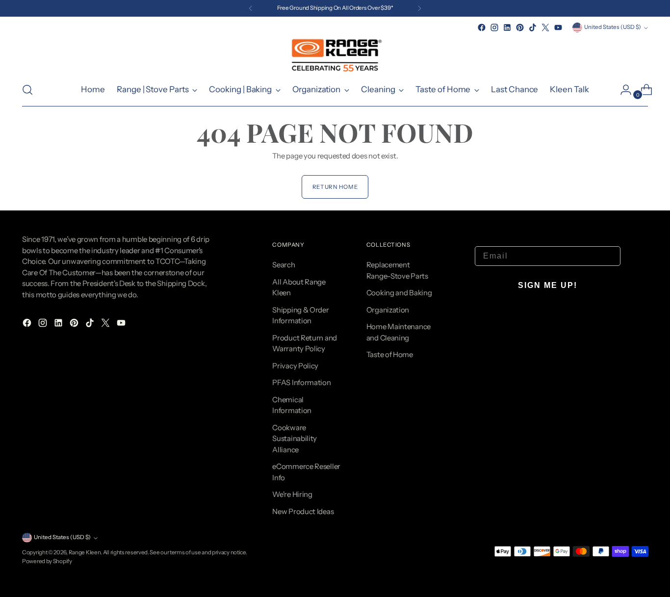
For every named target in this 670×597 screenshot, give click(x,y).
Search (283, 264)
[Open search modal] (27, 90)
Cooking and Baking (399, 292)
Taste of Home (389, 354)
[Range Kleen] (335, 53)
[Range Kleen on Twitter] (545, 27)
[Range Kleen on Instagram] (494, 27)
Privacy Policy (295, 365)
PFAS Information (301, 382)
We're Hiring (292, 494)
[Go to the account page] (622, 90)
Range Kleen (85, 552)
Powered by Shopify (47, 561)
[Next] (419, 8)
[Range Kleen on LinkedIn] (507, 27)
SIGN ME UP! (547, 285)
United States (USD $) (612, 27)
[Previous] (250, 8)
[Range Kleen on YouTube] (558, 27)
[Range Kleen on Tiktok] (532, 27)
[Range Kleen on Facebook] (481, 27)
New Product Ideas (303, 511)
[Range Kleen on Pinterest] (519, 27)
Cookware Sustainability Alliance (294, 438)
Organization (387, 309)
